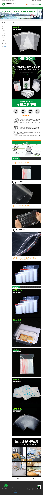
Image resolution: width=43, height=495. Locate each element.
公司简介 (11, 7)
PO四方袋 (28, 488)
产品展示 (18, 7)
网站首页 (5, 7)
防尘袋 (3, 26)
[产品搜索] (40, 4)
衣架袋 (3, 37)
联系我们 (37, 7)
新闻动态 (31, 7)
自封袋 (20, 478)
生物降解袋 (3, 33)
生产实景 (24, 7)
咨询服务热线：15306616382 (37, 0)
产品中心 (7, 20)
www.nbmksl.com (5, 46)
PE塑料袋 (3, 30)
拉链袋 (28, 485)
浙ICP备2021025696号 (15, 492)
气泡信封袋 (3, 35)
